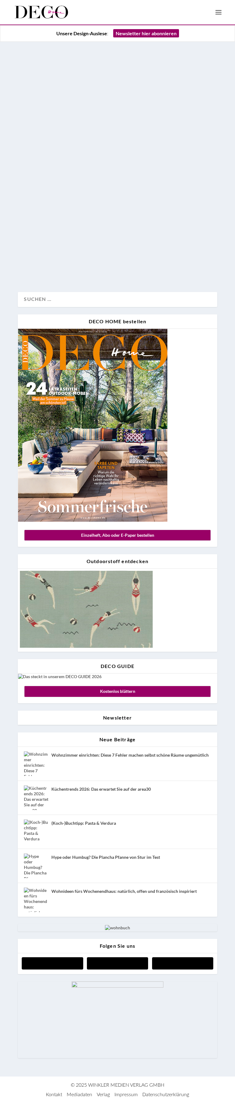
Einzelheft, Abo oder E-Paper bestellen (117, 535)
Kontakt (54, 1094)
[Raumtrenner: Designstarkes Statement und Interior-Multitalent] (117, 114)
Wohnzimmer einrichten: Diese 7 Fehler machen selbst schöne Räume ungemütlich (130, 755)
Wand (48, 267)
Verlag (103, 1094)
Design (31, 267)
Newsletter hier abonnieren (146, 33)
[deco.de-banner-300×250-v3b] (117, 986)
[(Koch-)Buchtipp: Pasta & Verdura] (36, 832)
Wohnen (67, 267)
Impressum (126, 1094)
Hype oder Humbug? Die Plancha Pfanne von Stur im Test (105, 857)
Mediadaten (79, 1094)
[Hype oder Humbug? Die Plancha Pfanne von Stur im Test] (36, 866)
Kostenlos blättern (117, 691)
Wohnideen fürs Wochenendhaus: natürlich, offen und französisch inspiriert (124, 891)
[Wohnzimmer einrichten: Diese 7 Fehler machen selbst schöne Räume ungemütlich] (36, 763)
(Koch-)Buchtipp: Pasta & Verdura (83, 823)
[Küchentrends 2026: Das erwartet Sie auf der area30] (36, 797)
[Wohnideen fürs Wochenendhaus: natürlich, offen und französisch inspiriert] (36, 900)
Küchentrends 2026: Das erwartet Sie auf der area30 (101, 789)
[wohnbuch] (117, 927)
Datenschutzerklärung (165, 1094)
